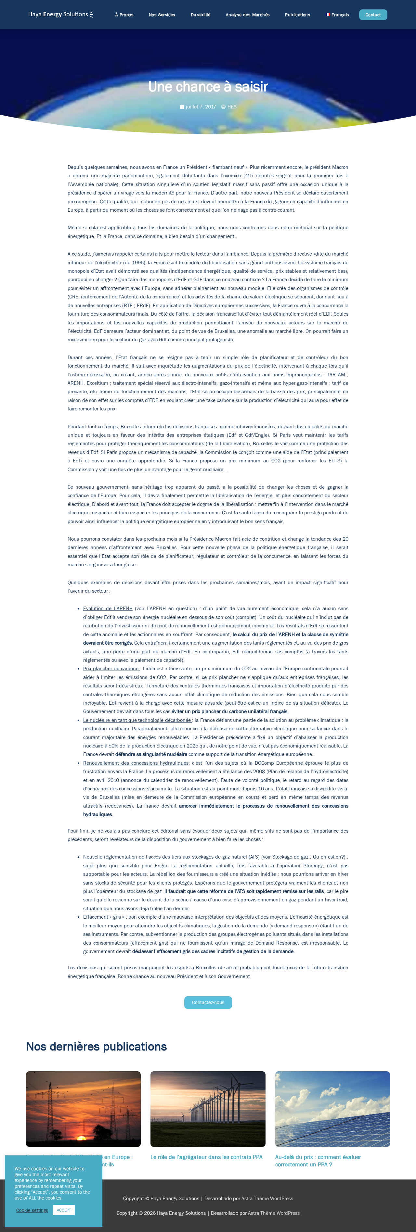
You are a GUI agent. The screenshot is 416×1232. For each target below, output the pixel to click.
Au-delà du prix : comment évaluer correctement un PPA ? (318, 1160)
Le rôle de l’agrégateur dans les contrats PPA (206, 1157)
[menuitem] (337, 14)
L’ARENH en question (171, 608)
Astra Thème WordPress (267, 1198)
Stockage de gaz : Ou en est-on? (308, 856)
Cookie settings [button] (32, 1210)
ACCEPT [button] (64, 1210)
